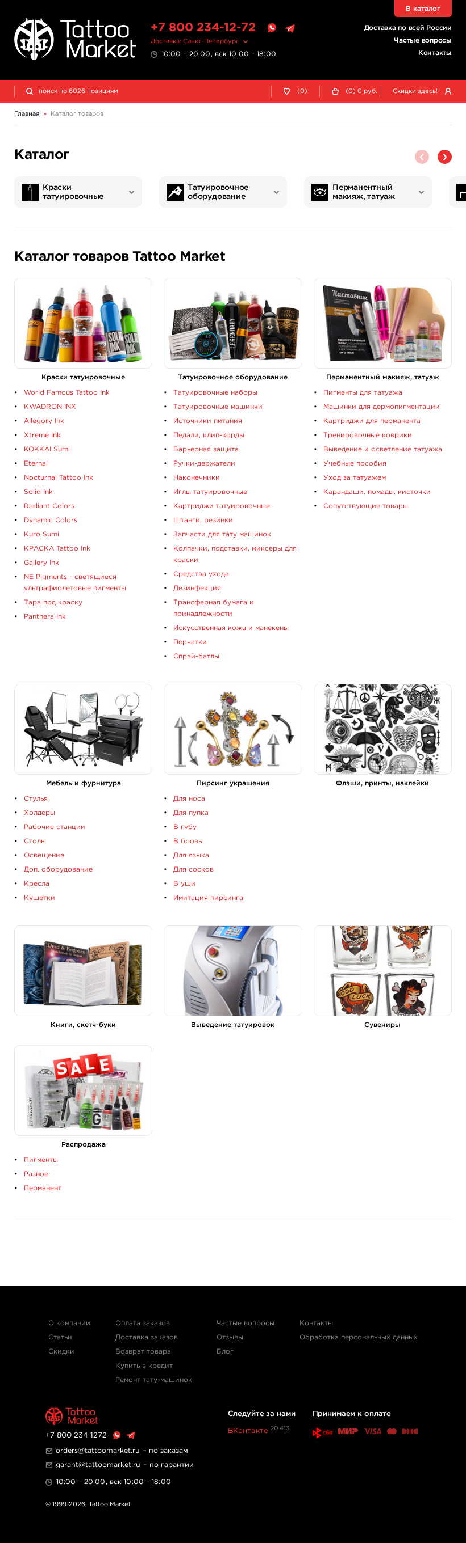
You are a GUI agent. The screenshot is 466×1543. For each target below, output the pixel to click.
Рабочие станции (54, 827)
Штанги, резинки (203, 520)
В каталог (423, 9)
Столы (35, 841)
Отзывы (230, 1337)
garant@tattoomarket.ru (98, 1465)
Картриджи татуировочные (221, 506)
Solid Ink (38, 492)
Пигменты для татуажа (362, 393)
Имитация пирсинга (208, 898)
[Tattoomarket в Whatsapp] (271, 28)
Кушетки (39, 898)
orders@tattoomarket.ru (98, 1451)
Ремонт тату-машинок (153, 1380)
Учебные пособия (354, 463)
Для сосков (193, 869)
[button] (445, 157)
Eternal (36, 463)
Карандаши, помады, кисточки (377, 492)
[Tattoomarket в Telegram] (290, 28)
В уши (184, 884)
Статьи (60, 1337)
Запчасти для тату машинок (222, 534)
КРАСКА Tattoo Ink (57, 549)
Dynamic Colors (50, 520)
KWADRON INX (50, 407)
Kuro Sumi (41, 534)
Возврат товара (143, 1351)
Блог (225, 1351)
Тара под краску (53, 602)
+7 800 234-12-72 (203, 28)
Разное (36, 1174)
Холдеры (39, 813)
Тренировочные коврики (367, 435)
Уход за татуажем (354, 478)
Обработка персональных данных (358, 1337)
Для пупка (191, 813)
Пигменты (41, 1160)
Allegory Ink (44, 421)
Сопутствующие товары (365, 506)
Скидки (61, 1351)
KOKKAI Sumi (47, 449)
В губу (185, 827)
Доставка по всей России (408, 28)
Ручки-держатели (204, 463)
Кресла (36, 884)
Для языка (191, 855)
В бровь (187, 841)
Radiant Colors (49, 506)
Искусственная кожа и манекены (231, 628)
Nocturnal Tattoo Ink (58, 478)
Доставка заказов (146, 1337)
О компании (69, 1323)
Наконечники (196, 478)
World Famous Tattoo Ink (67, 393)
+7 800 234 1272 (76, 1435)
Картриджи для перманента (372, 421)
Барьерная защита (206, 449)
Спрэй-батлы (196, 656)
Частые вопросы (423, 40)
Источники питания (207, 421)
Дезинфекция (197, 588)
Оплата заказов (142, 1323)
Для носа (189, 799)
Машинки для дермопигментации (381, 407)
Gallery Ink (41, 563)
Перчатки (190, 642)
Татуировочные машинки (218, 407)
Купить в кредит (144, 1366)
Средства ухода (201, 574)
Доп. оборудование (58, 869)
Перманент (42, 1188)
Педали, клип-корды (208, 435)
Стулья (36, 799)
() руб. (361, 91)
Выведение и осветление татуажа (382, 449)
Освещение (44, 855)
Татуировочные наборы (215, 393)
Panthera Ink (45, 617)
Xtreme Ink (42, 435)
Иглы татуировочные (210, 492)
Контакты (435, 53)
